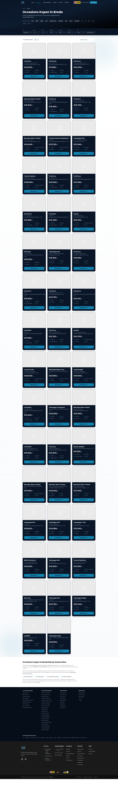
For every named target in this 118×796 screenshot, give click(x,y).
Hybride (46, 737)
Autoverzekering (63, 700)
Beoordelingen (81, 696)
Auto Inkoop (80, 764)
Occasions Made (44, 724)
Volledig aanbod (82, 692)
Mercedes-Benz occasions (28, 700)
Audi (32, 21)
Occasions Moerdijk (45, 727)
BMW (37, 21)
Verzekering (80, 760)
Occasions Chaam (45, 718)
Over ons (80, 698)
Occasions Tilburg (44, 696)
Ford (46, 21)
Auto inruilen (62, 696)
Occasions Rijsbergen (45, 716)
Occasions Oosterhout (45, 692)
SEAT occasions (26, 703)
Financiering (80, 749)
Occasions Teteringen (45, 703)
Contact (94, 2)
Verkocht (68, 751)
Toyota (71, 21)
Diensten (67, 2)
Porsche (24, 23)
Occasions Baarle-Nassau (46, 722)
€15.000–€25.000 (66, 737)
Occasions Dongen (45, 729)
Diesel (54, 737)
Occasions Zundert (45, 713)
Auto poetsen (62, 707)
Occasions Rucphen (45, 714)
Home (33, 2)
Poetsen (55, 2)
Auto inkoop (62, 703)
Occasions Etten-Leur (45, 694)
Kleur (78, 30)
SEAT (66, 21)
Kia (85, 20)
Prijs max (42, 30)
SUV (23, 737)
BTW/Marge (51, 30)
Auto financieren (63, 694)
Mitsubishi (61, 21)
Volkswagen (76, 21)
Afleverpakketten (47, 2)
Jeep (82, 20)
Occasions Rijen (44, 711)
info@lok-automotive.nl (48, 759)
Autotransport (63, 705)
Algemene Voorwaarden (87, 776)
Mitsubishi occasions (27, 702)
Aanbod (38, 2)
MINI (89, 20)
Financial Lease (80, 753)
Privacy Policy (79, 776)
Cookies (95, 776)
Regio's (90, 753)
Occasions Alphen (44, 720)
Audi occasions (26, 692)
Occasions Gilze (44, 709)
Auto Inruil (79, 755)
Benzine (50, 737)
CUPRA (41, 21)
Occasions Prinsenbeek (46, 702)
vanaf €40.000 (83, 737)
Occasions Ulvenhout (45, 705)
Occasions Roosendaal (45, 698)
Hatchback (27, 737)
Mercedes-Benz (53, 21)
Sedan (38, 737)
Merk (23, 30)
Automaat (42, 737)
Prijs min (34, 30)
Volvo (29, 23)
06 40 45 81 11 (86, 2)
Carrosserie (69, 30)
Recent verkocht (82, 694)
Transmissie (60, 30)
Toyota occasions (26, 705)
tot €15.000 (59, 737)
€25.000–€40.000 (75, 737)
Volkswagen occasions (27, 707)
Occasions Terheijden (45, 726)
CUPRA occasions (26, 696)
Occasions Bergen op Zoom (46, 700)
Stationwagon (33, 737)
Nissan (93, 20)
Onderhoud (62, 702)
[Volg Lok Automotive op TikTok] (25, 759)
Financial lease (63, 692)
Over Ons (61, 2)
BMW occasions (26, 694)
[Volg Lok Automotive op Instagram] (22, 759)
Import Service (80, 758)
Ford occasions (26, 698)
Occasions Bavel (44, 707)
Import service (63, 698)
